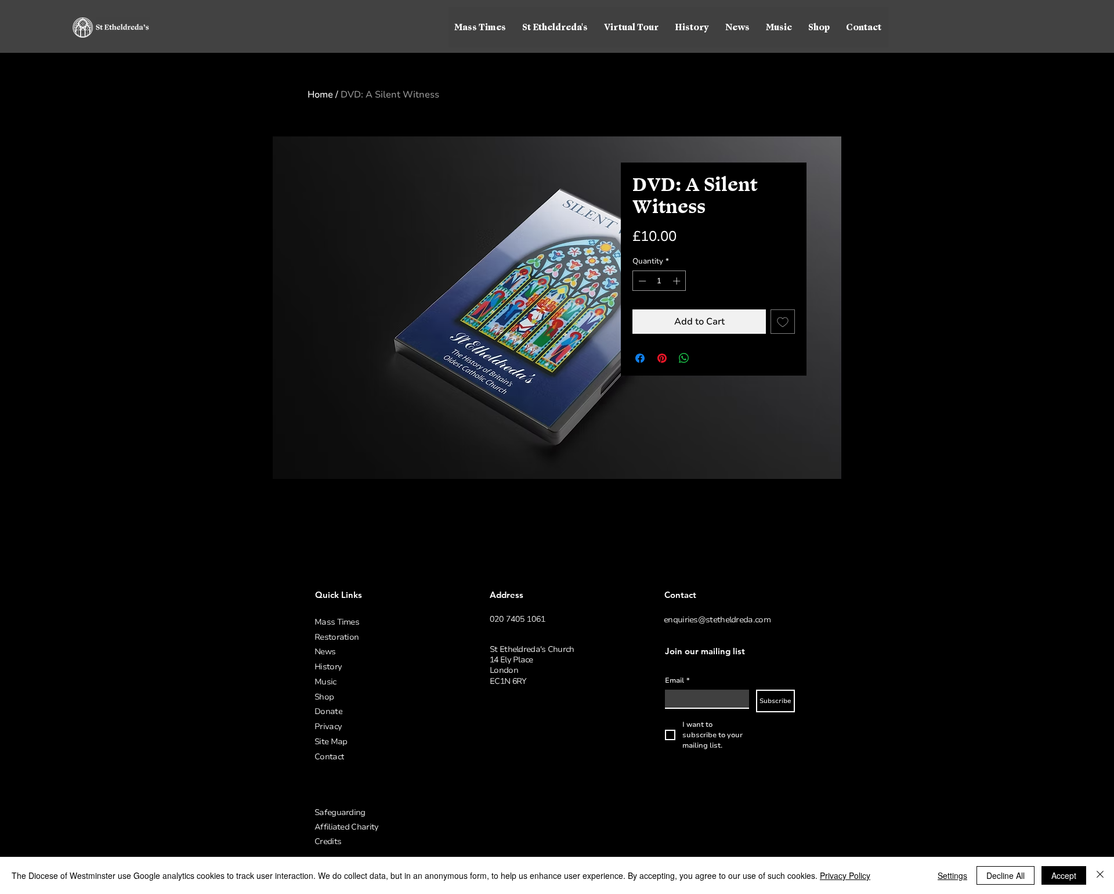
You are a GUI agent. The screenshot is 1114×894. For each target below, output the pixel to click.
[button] (555, 27)
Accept (1063, 875)
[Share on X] (706, 358)
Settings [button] (952, 875)
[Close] (1100, 875)
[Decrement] (641, 281)
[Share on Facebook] (640, 358)
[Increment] (678, 281)
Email (677, 680)
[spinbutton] (659, 281)
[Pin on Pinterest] (662, 358)
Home (320, 94)
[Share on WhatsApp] (684, 358)
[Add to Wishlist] (783, 321)
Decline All (1005, 875)
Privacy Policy (845, 875)
